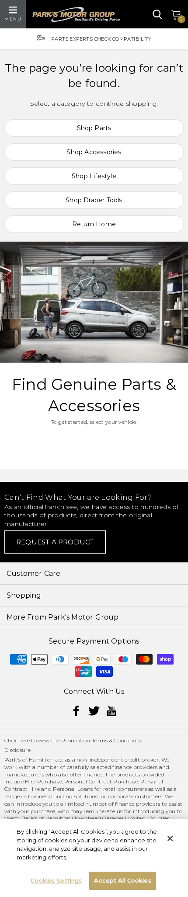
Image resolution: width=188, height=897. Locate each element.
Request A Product (55, 542)
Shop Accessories (93, 152)
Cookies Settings (56, 880)
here (24, 740)
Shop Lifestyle (94, 176)
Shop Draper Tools (94, 200)
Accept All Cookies (122, 880)
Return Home (94, 224)
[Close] (170, 838)
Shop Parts (94, 128)
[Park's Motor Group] (76, 14)
